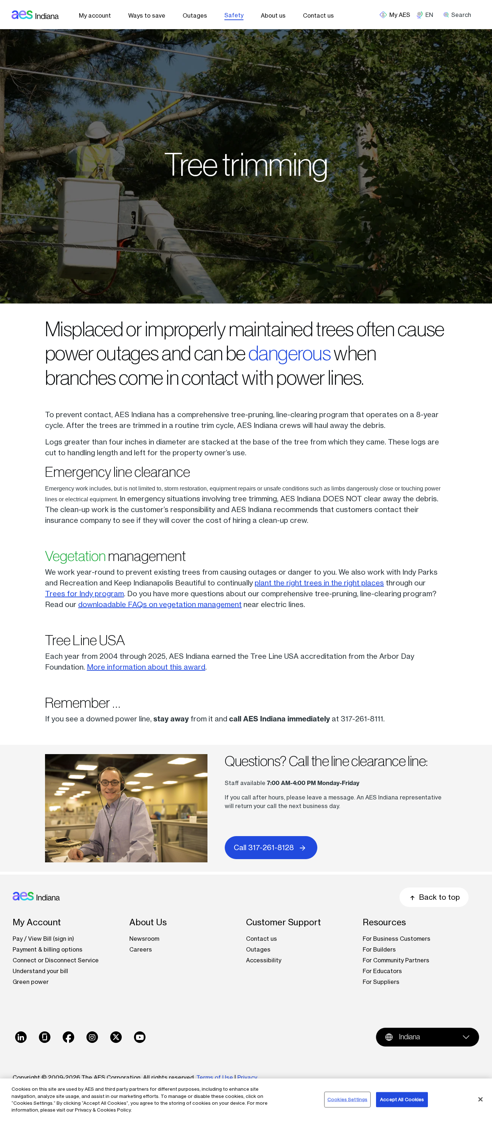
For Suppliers (381, 981)
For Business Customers (396, 938)
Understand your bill (40, 971)
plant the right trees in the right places (319, 582)
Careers (140, 949)
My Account (37, 922)
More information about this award (146, 666)
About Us (148, 922)
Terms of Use (214, 1077)
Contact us (318, 15)
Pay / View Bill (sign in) (43, 938)
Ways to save (146, 15)
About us (273, 15)
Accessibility (263, 960)
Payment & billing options (47, 949)
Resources (384, 922)
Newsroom (144, 938)
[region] (246, 1100)
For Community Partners (396, 960)
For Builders (379, 949)
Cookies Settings (347, 1099)
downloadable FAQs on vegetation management (160, 604)
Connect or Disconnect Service (56, 960)
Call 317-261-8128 (264, 847)
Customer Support (283, 922)
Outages (195, 15)
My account (95, 15)
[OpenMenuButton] (398, 15)
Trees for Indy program (84, 593)
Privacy (248, 1077)
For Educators (382, 971)
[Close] (480, 1099)
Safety (233, 15)
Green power (31, 981)
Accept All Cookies (402, 1099)
